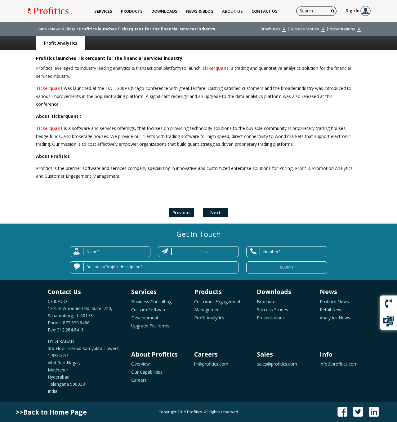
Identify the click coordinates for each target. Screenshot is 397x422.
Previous (181, 212)
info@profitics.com (339, 364)
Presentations (341, 29)
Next (215, 212)
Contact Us (265, 11)
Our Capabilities (147, 372)
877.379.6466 (76, 323)
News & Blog (199, 11)
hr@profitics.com (211, 364)
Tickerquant (215, 68)
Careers (139, 380)
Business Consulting (151, 301)
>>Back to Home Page (51, 412)
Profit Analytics (60, 43)
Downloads (164, 11)
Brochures (270, 29)
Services (103, 11)
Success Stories (304, 29)
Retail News (332, 310)
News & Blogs (63, 29)
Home (41, 29)
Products (132, 11)
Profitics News (334, 301)
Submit (287, 267)
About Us (232, 11)
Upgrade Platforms (150, 326)
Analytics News (335, 318)
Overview (140, 364)
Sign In (353, 10)
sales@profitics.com (277, 364)
